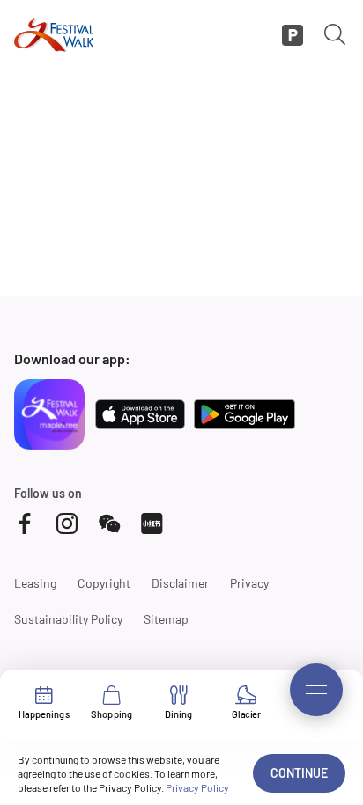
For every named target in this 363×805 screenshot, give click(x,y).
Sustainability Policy (68, 618)
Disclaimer (180, 582)
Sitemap (166, 618)
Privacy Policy (197, 787)
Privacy (249, 582)
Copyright (104, 582)
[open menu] (316, 689)
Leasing (35, 582)
